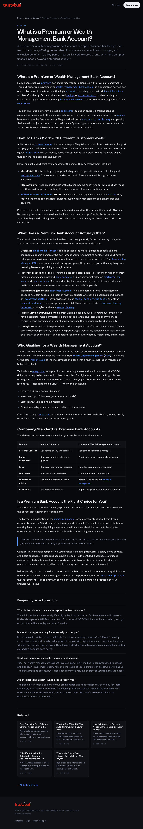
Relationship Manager (45, 250)
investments (89, 119)
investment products (113, 575)
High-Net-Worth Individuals (36, 194)
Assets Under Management (87, 355)
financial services (113, 91)
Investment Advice (60, 290)
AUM (107, 355)
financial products (31, 303)
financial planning (111, 303)
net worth (70, 91)
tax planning (103, 119)
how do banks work (71, 99)
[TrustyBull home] (12, 5)
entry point (38, 371)
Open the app (131, 5)
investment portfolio (35, 298)
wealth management (67, 86)
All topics (116, 5)
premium (46, 82)
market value (38, 359)
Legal (28, 820)
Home (19, 18)
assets (112, 194)
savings (70, 95)
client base (23, 103)
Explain (27, 18)
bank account (87, 86)
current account (87, 95)
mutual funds (99, 298)
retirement (27, 307)
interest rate (32, 152)
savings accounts (30, 175)
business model (43, 144)
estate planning (65, 307)
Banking (36, 18)
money (121, 115)
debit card (66, 110)
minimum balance (64, 518)
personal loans (41, 281)
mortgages (109, 276)
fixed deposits (64, 276)
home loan (44, 414)
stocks (79, 298)
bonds (87, 298)
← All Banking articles (27, 785)
